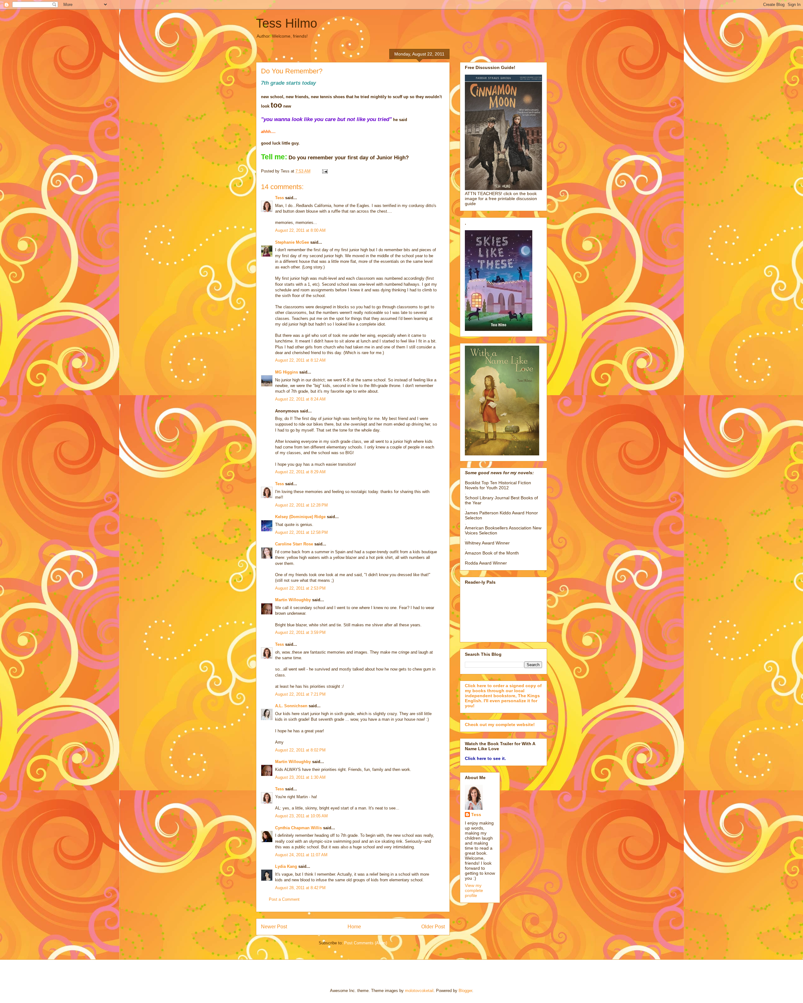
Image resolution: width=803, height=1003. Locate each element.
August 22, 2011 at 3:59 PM (300, 632)
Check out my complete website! (500, 724)
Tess (279, 197)
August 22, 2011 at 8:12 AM (300, 360)
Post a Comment (284, 899)
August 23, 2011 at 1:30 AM (300, 777)
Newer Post (274, 926)
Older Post (433, 926)
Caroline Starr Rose (294, 544)
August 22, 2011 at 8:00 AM (300, 230)
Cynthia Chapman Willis (298, 827)
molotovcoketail (419, 990)
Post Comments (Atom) (365, 943)
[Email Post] (324, 171)
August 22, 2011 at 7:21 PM (300, 694)
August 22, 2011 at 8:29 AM (300, 472)
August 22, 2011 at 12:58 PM (301, 532)
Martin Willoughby (293, 599)
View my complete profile (474, 890)
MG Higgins (286, 372)
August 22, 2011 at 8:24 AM (300, 399)
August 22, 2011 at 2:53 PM (300, 588)
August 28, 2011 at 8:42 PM (300, 887)
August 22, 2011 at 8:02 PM (300, 750)
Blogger (465, 990)
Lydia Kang (286, 866)
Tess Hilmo (286, 23)
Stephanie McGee (292, 242)
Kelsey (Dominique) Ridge (300, 516)
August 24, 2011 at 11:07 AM (301, 854)
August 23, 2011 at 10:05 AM (301, 816)
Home (354, 926)
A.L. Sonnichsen (291, 705)
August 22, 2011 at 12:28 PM (301, 505)
